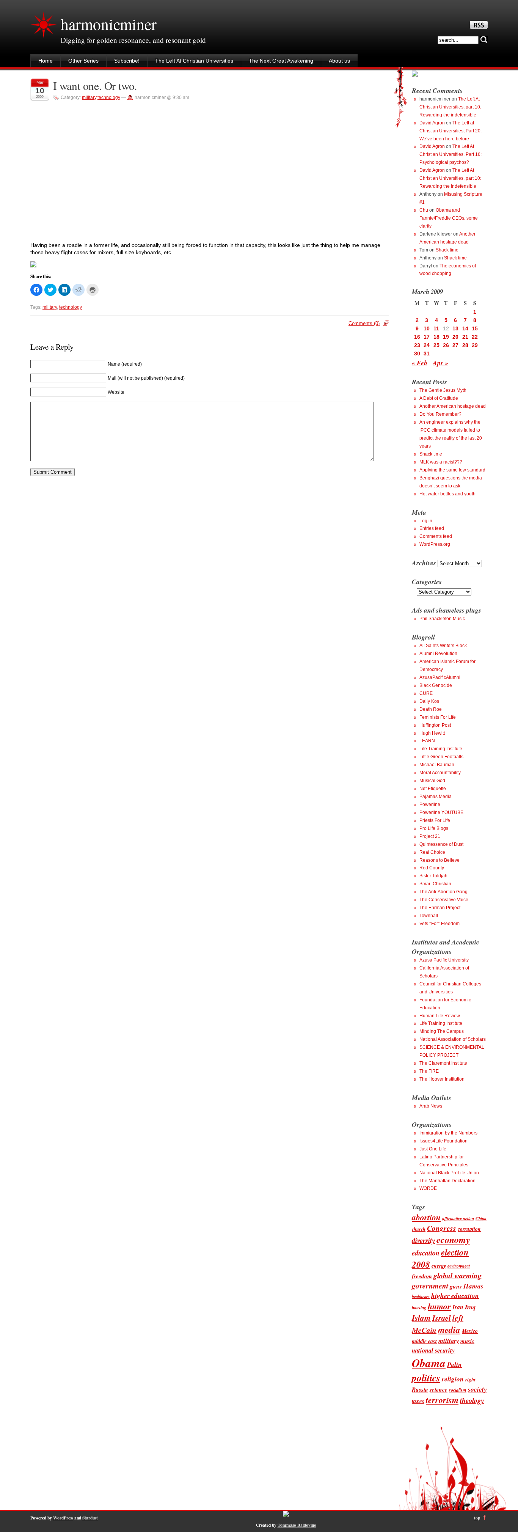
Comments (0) (364, 323)
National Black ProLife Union (449, 1172)
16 (417, 337)
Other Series (83, 61)
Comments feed (435, 536)
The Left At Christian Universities (194, 61)
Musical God (432, 780)
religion (453, 1379)
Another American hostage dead (452, 406)
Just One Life (432, 1149)
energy (439, 1265)
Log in (425, 520)
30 (417, 353)
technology (108, 97)
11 (436, 328)
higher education (455, 1295)
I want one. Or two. (95, 85)
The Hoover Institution (442, 1079)
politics (426, 1377)
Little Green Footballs (441, 756)
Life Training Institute (440, 748)
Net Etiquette (432, 788)
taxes (418, 1401)
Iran (457, 1307)
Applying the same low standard (452, 470)
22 (475, 337)
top (477, 1518)
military (89, 97)
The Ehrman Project (439, 907)
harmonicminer (108, 24)
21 (465, 337)
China (481, 1218)
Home (45, 61)
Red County (431, 867)
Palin (454, 1364)
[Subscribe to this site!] (479, 27)
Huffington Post (435, 725)
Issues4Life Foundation (443, 1141)
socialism (457, 1390)
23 (417, 345)
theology (472, 1400)
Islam (421, 1317)
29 (475, 345)
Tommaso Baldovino (297, 1525)
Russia (420, 1389)
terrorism (442, 1400)
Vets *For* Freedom (439, 923)
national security (433, 1350)
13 (455, 328)
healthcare (421, 1296)
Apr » (440, 363)
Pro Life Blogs (433, 828)
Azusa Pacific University (444, 960)
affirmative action (458, 1218)
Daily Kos (429, 701)
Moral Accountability (440, 772)
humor (439, 1306)
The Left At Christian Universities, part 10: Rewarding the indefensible (450, 107)
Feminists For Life (437, 717)
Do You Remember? (440, 414)
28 (465, 345)
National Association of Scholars (452, 1039)
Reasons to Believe (439, 860)
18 (436, 337)
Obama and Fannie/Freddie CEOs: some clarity (448, 218)
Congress (441, 1228)
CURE (426, 693)
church (418, 1229)
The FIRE (429, 1071)
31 (427, 353)
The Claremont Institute (443, 1063)
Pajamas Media (435, 796)
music (467, 1341)
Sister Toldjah (433, 875)
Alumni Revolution (438, 653)
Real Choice (432, 852)
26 (446, 345)
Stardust (90, 1518)
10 (427, 328)
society (477, 1389)
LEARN (427, 740)
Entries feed (431, 528)
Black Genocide (435, 685)
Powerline (429, 804)
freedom (422, 1276)
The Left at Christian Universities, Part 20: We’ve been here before (450, 130)
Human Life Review (439, 1015)
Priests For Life (434, 820)
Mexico (470, 1330)
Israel (441, 1317)
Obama (429, 1363)
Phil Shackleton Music (442, 618)
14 (465, 328)
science (438, 1389)
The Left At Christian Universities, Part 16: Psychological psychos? (450, 154)
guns (456, 1286)
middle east (424, 1341)
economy (453, 1239)
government (430, 1286)
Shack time (447, 250)
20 (455, 337)
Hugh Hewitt (432, 733)
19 (446, 337)
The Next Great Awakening (281, 61)
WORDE (428, 1188)
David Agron (432, 123)
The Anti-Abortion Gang (443, 891)
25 (436, 345)
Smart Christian (435, 883)
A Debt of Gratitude (438, 398)
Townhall (428, 915)
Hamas (473, 1286)
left (457, 1317)
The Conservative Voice (443, 899)
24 (427, 345)
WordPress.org (434, 544)
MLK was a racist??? (440, 462)
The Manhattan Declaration (447, 1180)
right (470, 1379)
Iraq (470, 1307)
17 (427, 337)
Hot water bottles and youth (447, 494)
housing (419, 1307)
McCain (424, 1330)
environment (458, 1266)
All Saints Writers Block (443, 645)
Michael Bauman (436, 764)
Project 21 (429, 836)
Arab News (430, 1106)
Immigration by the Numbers (448, 1133)
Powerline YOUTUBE (441, 812)
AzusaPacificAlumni (439, 677)
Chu (423, 210)
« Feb (419, 363)
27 (455, 345)
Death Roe (430, 709)
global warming (457, 1275)
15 (475, 328)
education (426, 1253)
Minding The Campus (441, 1031)
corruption (469, 1228)
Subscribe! (127, 61)
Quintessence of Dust (441, 844)
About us (339, 61)
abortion (426, 1217)
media (449, 1329)
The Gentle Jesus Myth (442, 390)
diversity (423, 1240)
